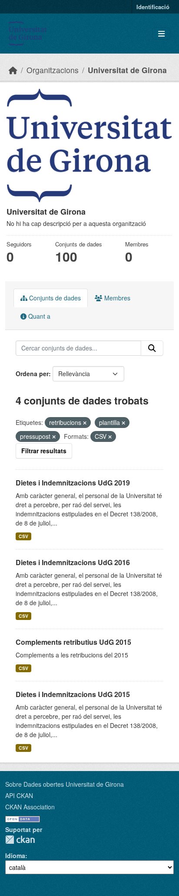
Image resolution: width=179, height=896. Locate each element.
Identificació (152, 7)
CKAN (20, 839)
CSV (23, 536)
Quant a (38, 316)
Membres (116, 297)
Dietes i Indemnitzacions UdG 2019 (73, 483)
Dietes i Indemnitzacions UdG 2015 (73, 694)
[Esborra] (84, 422)
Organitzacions (53, 69)
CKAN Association (30, 806)
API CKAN (19, 795)
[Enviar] (152, 348)
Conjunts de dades (54, 297)
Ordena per (32, 373)
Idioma (15, 855)
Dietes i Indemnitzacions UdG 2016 (73, 562)
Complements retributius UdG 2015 (73, 642)
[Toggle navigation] (161, 33)
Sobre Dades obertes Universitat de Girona (64, 784)
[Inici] (13, 69)
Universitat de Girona (127, 69)
